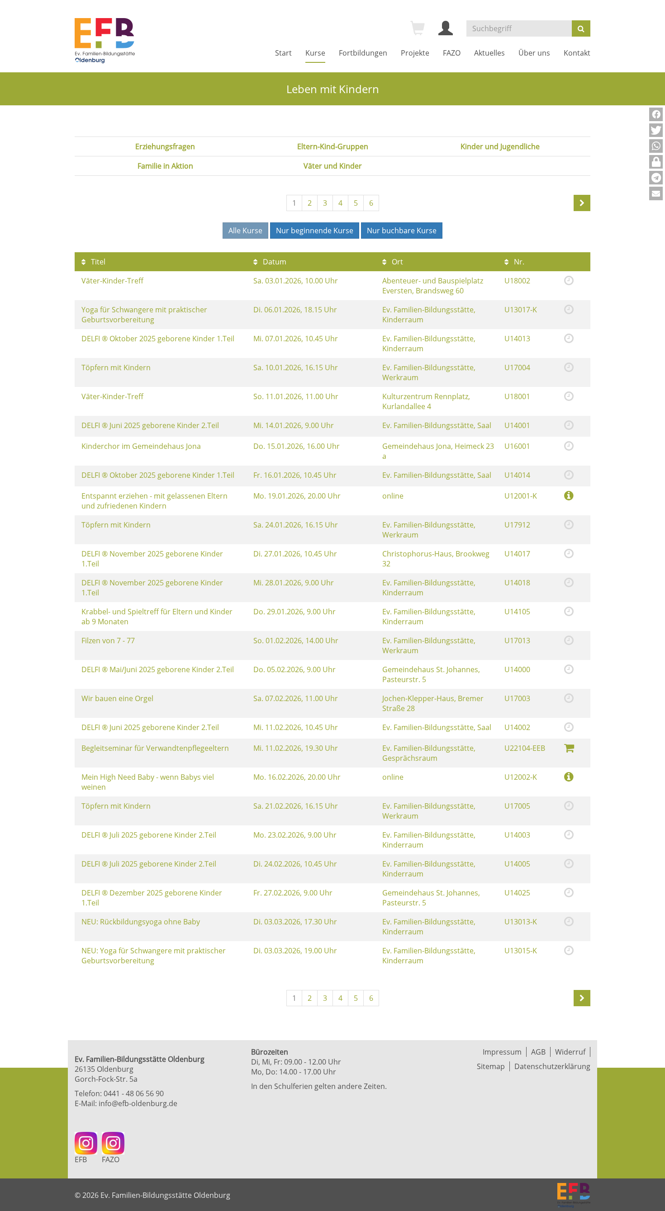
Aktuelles (489, 53)
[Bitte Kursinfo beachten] (569, 495)
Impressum (502, 1052)
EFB (81, 1159)
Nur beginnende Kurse (314, 231)
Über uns (534, 53)
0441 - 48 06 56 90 (134, 1093)
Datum (273, 262)
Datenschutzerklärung (552, 1066)
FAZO (452, 53)
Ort (396, 262)
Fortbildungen (363, 53)
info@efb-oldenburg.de (138, 1103)
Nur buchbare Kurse (402, 231)
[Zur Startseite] (105, 40)
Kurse (315, 53)
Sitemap (491, 1066)
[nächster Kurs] (582, 203)
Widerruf (570, 1052)
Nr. (518, 262)
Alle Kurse (245, 231)
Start (283, 53)
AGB (538, 1052)
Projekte (415, 53)
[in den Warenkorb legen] (569, 747)
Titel (97, 262)
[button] (656, 114)
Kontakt (577, 53)
